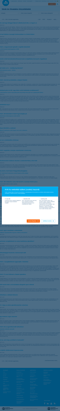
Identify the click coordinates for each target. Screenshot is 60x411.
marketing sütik (44, 198)
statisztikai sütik (26, 198)
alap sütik (8, 198)
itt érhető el (23, 193)
